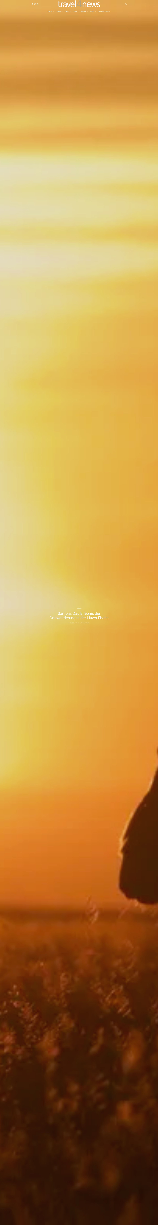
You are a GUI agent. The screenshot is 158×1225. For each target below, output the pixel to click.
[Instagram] (35, 4)
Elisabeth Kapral (74, 623)
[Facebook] (32, 4)
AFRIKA (92, 11)
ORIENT (67, 11)
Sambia (79, 608)
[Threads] (38, 4)
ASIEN (75, 11)
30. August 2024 (85, 623)
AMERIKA (83, 11)
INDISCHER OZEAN (104, 11)
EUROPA (50, 11)
